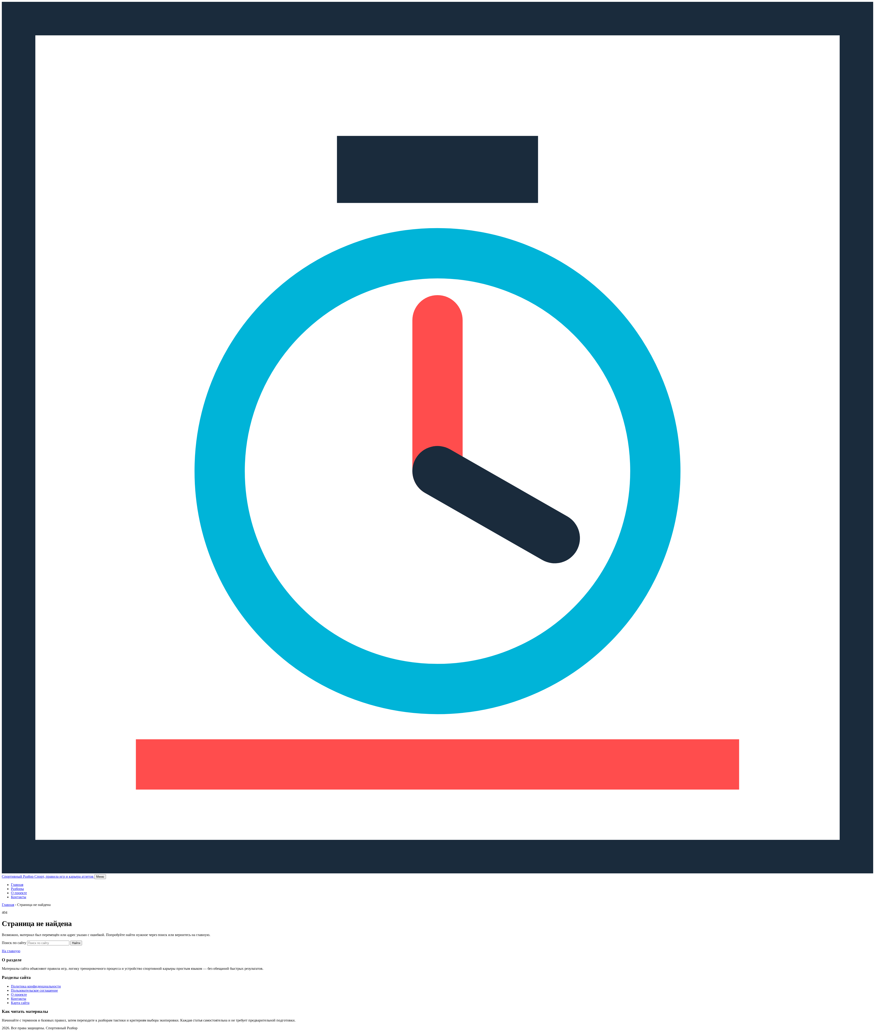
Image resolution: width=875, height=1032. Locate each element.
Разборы (17, 889)
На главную (11, 951)
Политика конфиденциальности (36, 986)
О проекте (19, 893)
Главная (17, 885)
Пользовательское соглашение (34, 990)
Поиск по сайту (14, 943)
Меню (100, 876)
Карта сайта (20, 1003)
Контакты (18, 897)
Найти (76, 943)
